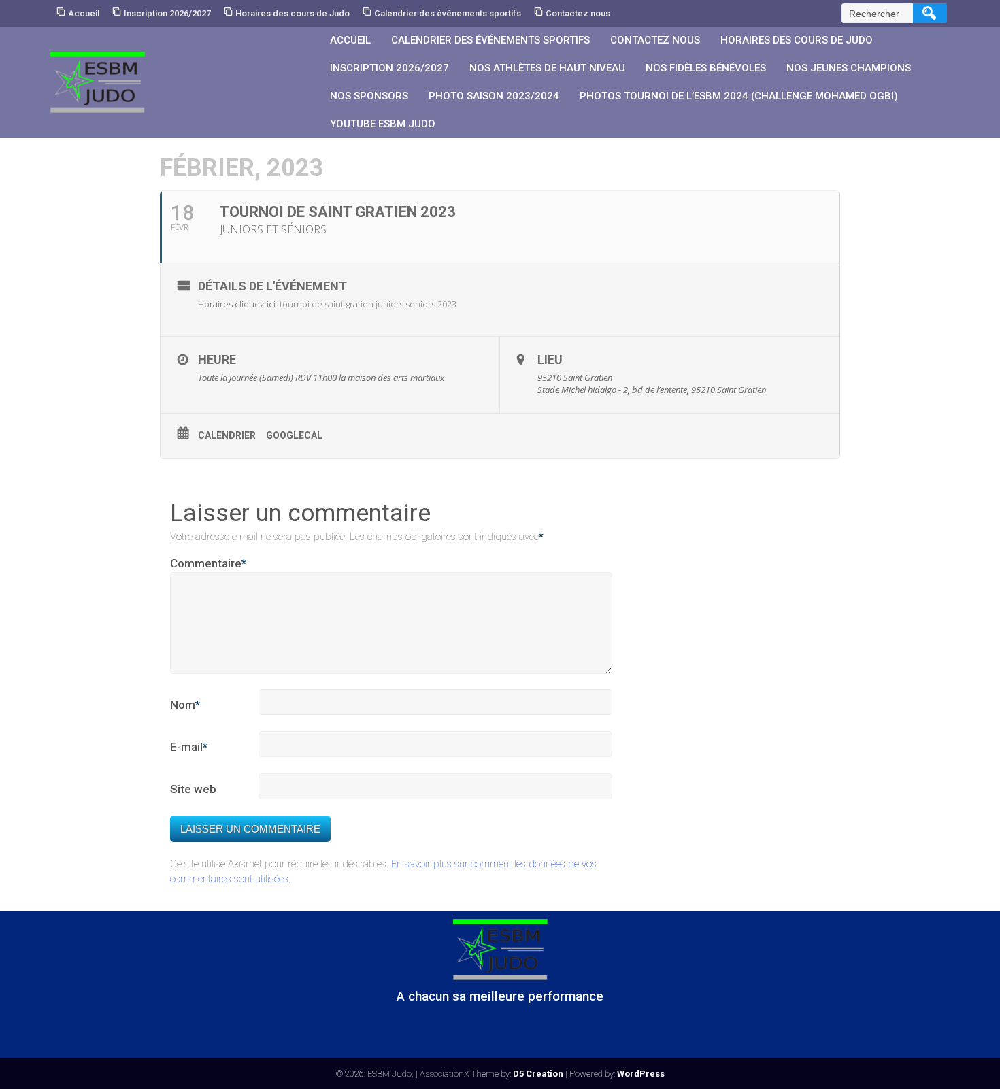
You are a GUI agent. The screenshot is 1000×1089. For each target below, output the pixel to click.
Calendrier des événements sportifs (447, 13)
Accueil (83, 13)
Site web (193, 789)
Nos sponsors (369, 96)
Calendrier (227, 435)
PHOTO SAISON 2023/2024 (494, 96)
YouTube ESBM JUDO (382, 124)
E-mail (188, 747)
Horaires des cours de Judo (292, 13)
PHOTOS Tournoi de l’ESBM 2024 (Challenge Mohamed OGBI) (739, 96)
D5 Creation (538, 1074)
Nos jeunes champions (848, 68)
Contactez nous (578, 13)
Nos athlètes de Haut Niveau (547, 68)
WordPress (641, 1074)
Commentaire (208, 563)
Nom (185, 704)
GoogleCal (294, 435)
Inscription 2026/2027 (167, 13)
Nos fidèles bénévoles (706, 68)
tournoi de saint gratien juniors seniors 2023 (368, 304)
